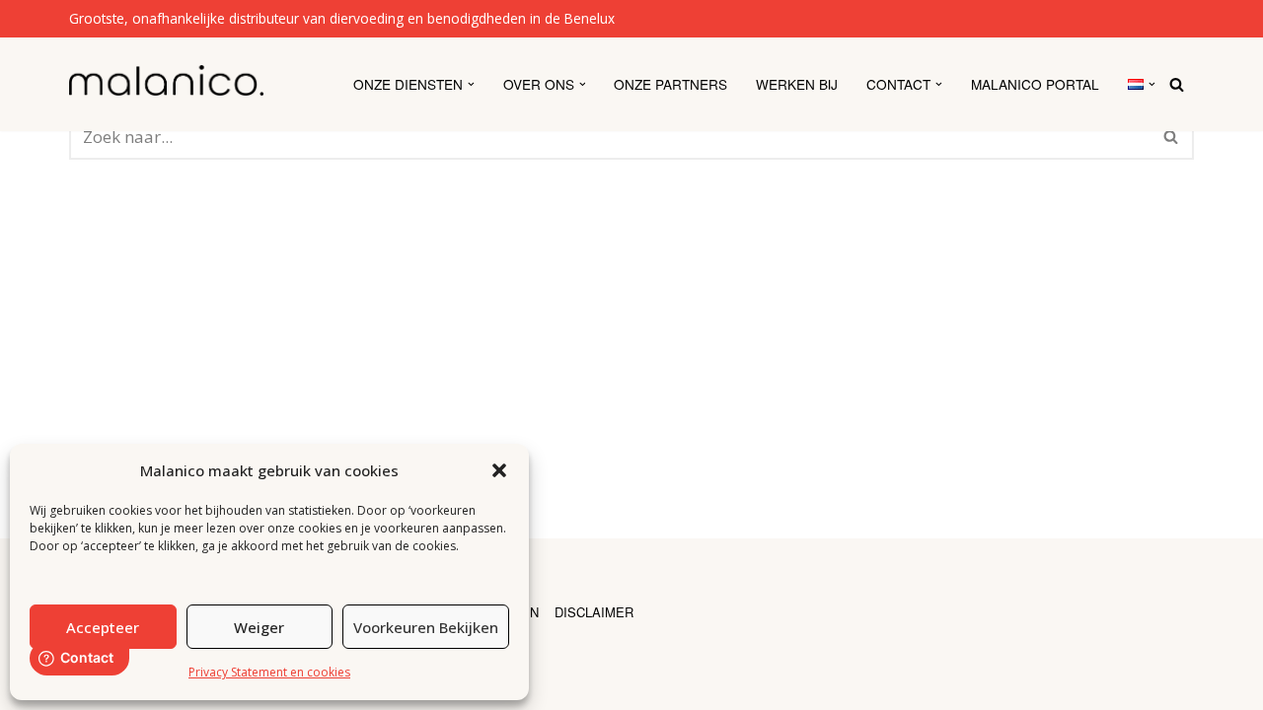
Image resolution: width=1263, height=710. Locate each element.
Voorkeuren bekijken (425, 627)
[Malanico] (166, 80)
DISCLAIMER (594, 612)
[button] (499, 470)
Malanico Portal (1035, 84)
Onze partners (670, 84)
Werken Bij (797, 84)
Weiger (259, 627)
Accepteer (102, 627)
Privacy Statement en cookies (269, 672)
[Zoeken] (1176, 84)
